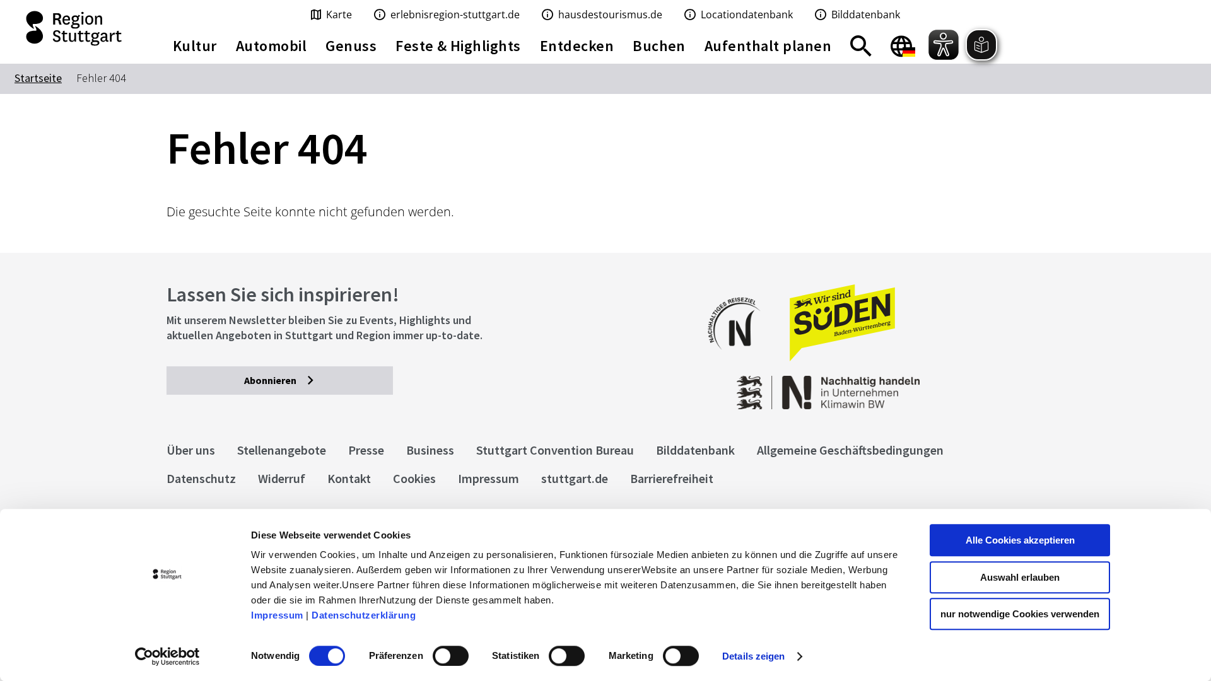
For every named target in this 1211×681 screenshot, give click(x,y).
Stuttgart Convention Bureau (555, 450)
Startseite (38, 78)
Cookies (414, 478)
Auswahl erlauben (1020, 577)
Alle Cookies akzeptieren (1020, 540)
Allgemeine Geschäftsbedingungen (850, 450)
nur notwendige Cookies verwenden (1019, 613)
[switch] (451, 656)
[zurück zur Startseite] (75, 28)
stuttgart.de (574, 478)
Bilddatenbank (695, 450)
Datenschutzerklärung (364, 615)
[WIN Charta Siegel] (946, 386)
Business (430, 450)
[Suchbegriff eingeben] (861, 46)
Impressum (277, 615)
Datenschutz (201, 478)
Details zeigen (753, 656)
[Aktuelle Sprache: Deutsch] (902, 46)
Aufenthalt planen (768, 45)
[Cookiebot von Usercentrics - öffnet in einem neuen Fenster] (167, 656)
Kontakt (349, 478)
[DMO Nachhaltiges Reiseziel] (740, 357)
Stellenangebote (281, 450)
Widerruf (281, 478)
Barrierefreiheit (671, 478)
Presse (366, 450)
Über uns (191, 450)
